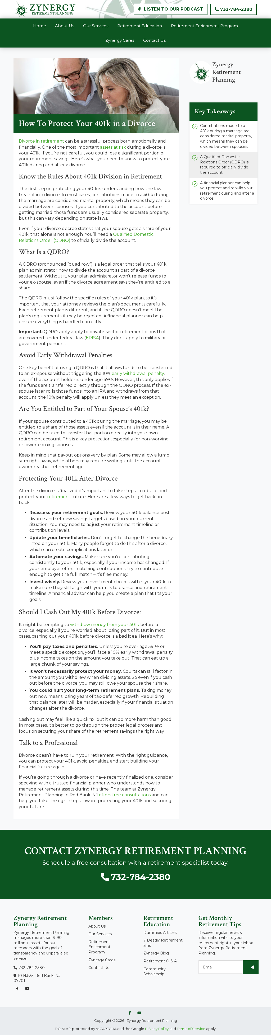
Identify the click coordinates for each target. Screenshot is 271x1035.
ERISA (92, 337)
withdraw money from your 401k (104, 624)
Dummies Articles (160, 932)
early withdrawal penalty (138, 373)
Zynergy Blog (156, 953)
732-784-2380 (236, 9)
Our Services (100, 933)
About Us (97, 926)
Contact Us (98, 967)
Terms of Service (191, 1029)
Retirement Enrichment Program (99, 946)
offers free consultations (125, 794)
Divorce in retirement (41, 141)
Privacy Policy (156, 1029)
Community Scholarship (154, 972)
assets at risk (113, 147)
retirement (58, 496)
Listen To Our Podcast (173, 9)
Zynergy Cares (101, 960)
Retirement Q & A (160, 961)
